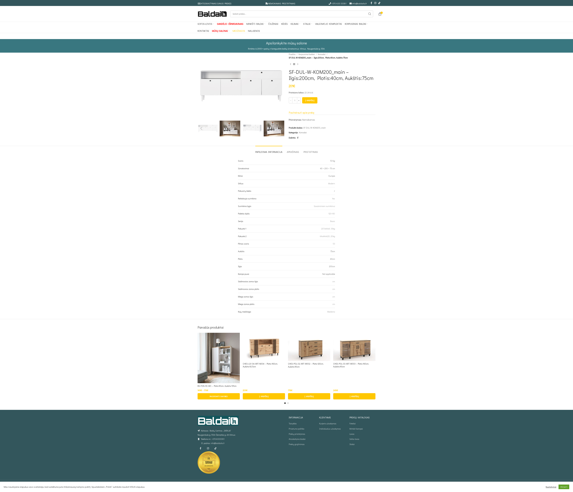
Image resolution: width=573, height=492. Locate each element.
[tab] (268, 150)
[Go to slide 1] (285, 403)
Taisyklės (293, 423)
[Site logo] (212, 13)
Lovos (351, 434)
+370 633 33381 (338, 3)
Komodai (321, 54)
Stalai (352, 444)
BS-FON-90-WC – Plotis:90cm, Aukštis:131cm (217, 386)
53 (334, 243)
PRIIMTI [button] (563, 487)
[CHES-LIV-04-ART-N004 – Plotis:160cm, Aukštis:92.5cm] (264, 347)
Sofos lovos (354, 439)
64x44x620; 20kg (327, 236)
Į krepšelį (309, 100)
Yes (333, 198)
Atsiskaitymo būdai (297, 439)
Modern (331, 183)
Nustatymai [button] (551, 487)
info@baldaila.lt (359, 3)
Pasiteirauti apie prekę (301, 112)
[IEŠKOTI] (369, 13)
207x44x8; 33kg (328, 228)
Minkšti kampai (356, 428)
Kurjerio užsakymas (327, 423)
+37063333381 (218, 439)
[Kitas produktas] (297, 64)
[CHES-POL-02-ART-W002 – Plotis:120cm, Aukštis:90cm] (309, 347)
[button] (201, 128)
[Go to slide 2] (288, 403)
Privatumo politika (296, 428)
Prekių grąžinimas (297, 444)
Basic (332, 221)
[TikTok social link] (379, 3)
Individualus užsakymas (330, 428)
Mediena (331, 311)
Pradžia (292, 54)
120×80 (331, 213)
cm (333, 281)
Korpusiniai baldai (307, 54)
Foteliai (352, 423)
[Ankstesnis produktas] (290, 64)
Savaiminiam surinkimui (324, 206)
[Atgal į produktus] (294, 64)
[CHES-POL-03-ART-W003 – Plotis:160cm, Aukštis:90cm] (354, 347)
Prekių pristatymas (297, 434)
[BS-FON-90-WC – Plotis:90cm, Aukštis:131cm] (219, 358)
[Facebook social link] (371, 3)
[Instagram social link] (375, 3)
